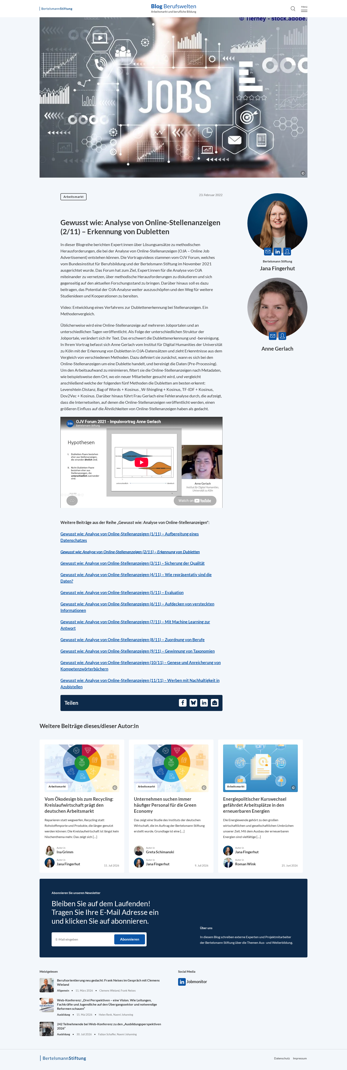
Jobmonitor (182, 982)
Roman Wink (245, 864)
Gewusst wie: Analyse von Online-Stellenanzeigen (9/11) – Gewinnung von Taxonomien (137, 651)
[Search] (293, 9)
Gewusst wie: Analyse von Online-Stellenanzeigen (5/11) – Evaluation (122, 592)
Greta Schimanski (160, 852)
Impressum (300, 1058)
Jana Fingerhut (277, 268)
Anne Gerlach (277, 348)
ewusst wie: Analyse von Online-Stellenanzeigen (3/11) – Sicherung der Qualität (134, 563)
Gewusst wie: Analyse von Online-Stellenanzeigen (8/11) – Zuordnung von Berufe (132, 639)
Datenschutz (282, 1058)
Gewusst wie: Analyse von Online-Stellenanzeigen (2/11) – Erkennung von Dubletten (130, 551)
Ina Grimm (65, 852)
